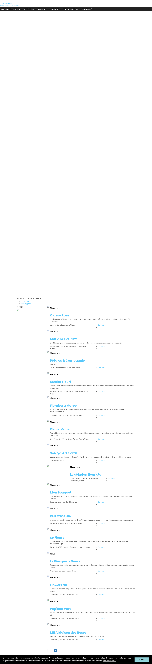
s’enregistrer (5, 6)
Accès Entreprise (6, 3)
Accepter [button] (142, 659)
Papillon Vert (60, 609)
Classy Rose (59, 315)
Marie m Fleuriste (64, 339)
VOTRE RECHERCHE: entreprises (29, 298)
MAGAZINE (42, 9)
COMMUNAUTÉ (87, 9)
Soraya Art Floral (63, 453)
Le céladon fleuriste (85, 474)
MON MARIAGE (6, 9)
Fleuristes (26, 301)
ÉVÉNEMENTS (54, 9)
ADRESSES (16, 9)
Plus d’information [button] (109, 661)
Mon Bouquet (60, 492)
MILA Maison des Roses (68, 632)
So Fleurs (57, 537)
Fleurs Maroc (60, 429)
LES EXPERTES (29, 9)
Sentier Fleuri (60, 382)
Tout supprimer (26, 304)
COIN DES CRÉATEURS (70, 9)
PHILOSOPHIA (60, 516)
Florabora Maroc (63, 405)
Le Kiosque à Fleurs (65, 561)
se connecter (14, 6)
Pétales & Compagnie (67, 360)
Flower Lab (58, 585)
